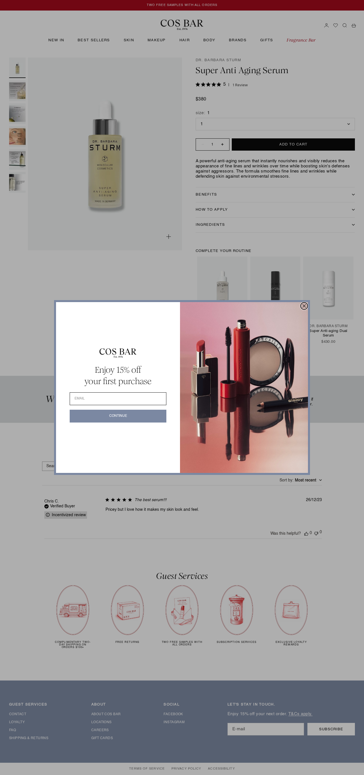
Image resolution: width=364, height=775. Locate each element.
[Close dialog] (304, 305)
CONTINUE (118, 416)
